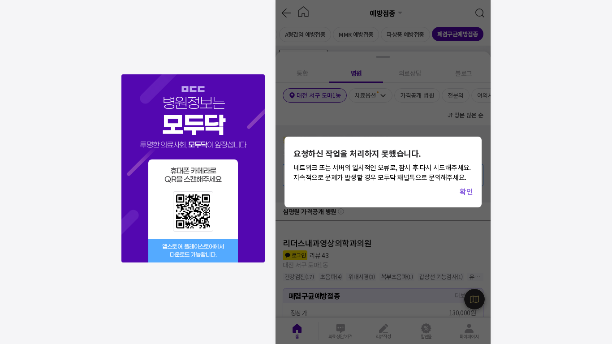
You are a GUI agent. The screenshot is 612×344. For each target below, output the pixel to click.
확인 (466, 191)
